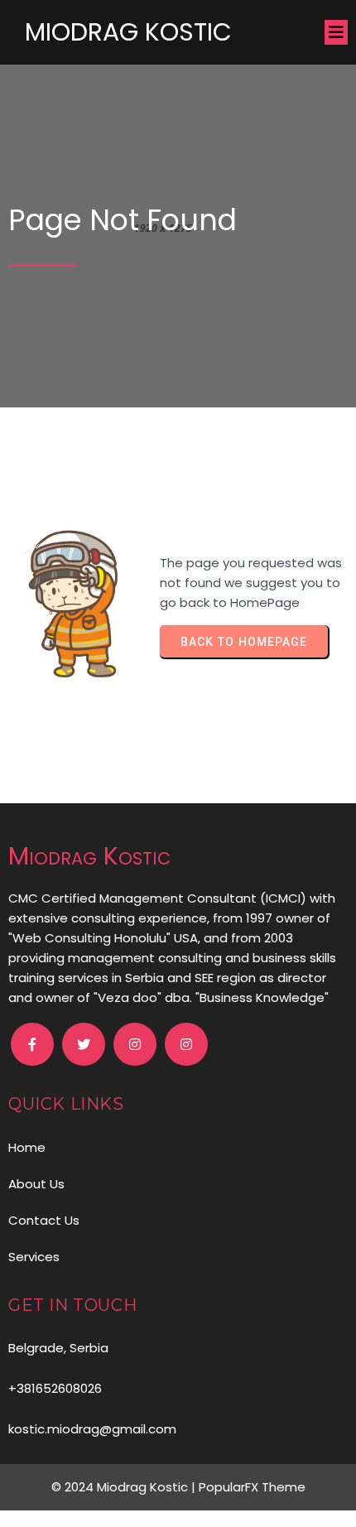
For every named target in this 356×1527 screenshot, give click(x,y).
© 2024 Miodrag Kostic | (125, 1487)
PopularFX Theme (252, 1487)
